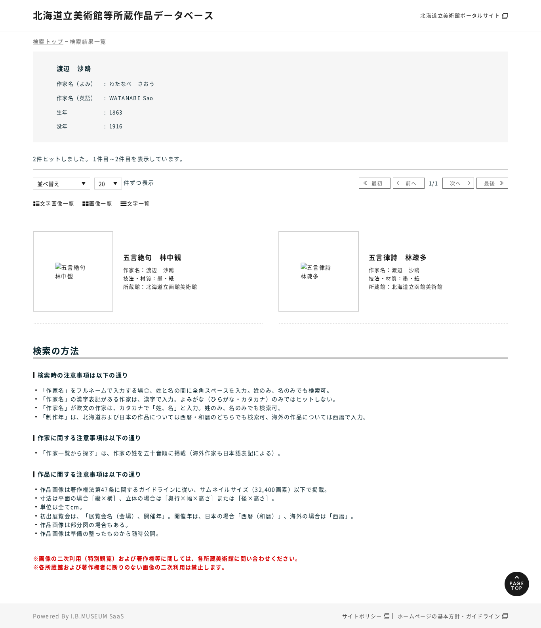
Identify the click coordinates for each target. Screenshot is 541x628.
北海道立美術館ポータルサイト (460, 15)
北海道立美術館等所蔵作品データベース (123, 15)
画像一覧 (100, 203)
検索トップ (48, 41)
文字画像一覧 (57, 203)
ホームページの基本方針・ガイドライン (449, 616)
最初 (377, 183)
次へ (455, 183)
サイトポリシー (362, 616)
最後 (489, 183)
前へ (411, 183)
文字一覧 (138, 203)
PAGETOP (517, 586)
